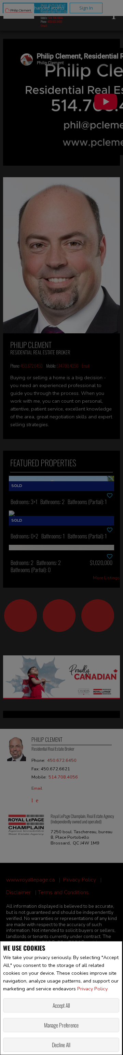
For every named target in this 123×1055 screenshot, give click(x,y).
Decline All (61, 1045)
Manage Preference (61, 1025)
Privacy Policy (92, 988)
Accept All (61, 1005)
